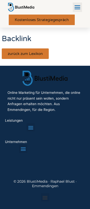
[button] (77, 7)
